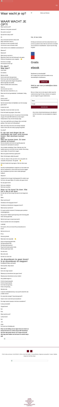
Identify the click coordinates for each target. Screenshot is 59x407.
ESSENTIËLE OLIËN (29, 404)
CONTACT (29, 405)
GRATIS (29, 400)
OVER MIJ (29, 402)
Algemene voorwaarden (44, 354)
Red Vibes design (32, 356)
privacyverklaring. (37, 117)
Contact (51, 354)
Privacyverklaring (34, 354)
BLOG (29, 403)
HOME (29, 398)
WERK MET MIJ (29, 401)
